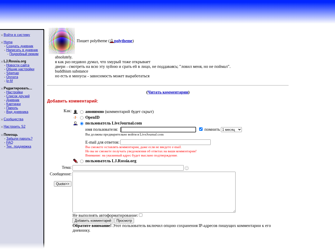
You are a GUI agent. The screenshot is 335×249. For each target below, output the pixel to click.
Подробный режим (23, 54)
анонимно (94, 111)
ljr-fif (9, 81)
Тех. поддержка (18, 146)
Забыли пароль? (19, 138)
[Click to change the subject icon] (187, 168)
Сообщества (13, 119)
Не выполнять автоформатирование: (105, 215)
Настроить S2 (14, 126)
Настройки (14, 92)
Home (8, 42)
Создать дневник (19, 46)
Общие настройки (20, 69)
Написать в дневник (22, 50)
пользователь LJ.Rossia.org (110, 161)
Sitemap (12, 73)
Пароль (12, 108)
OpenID (92, 117)
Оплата (12, 77)
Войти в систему (17, 35)
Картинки (13, 104)
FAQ (9, 142)
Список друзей (18, 96)
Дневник (12, 100)
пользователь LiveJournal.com (113, 123)
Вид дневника (17, 112)
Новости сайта (17, 65)
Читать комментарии (168, 92)
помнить (212, 129)
